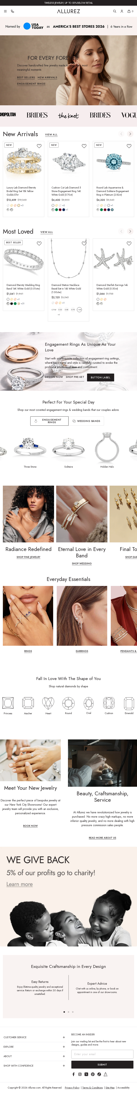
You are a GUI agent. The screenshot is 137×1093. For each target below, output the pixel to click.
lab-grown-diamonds (101, 303)
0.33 (60, 309)
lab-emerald (56, 209)
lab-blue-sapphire (63, 209)
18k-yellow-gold (18, 205)
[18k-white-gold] (60, 205)
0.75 (73, 309)
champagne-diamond (18, 303)
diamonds (8, 303)
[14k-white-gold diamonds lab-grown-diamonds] (98, 299)
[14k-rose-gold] (15, 205)
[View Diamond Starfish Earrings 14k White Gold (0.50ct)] (113, 259)
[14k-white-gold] (8, 205)
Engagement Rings (31, 83)
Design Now (54, 377)
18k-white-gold (60, 205)
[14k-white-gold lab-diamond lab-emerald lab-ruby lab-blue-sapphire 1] (53, 205)
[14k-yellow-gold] (11, 205)
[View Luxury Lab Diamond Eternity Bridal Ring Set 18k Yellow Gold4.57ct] (23, 161)
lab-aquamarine (112, 209)
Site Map (110, 1087)
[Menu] (5, 11)
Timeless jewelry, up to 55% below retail (68, 3)
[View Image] (37, 115)
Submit (102, 1064)
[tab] (86, 421)
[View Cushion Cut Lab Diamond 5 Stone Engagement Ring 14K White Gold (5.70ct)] (68, 161)
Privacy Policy (72, 1087)
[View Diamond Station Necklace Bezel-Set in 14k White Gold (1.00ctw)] (68, 259)
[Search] (114, 11)
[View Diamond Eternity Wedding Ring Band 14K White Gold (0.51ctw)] (23, 259)
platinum (108, 205)
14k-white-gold (8, 205)
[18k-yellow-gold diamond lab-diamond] (18, 205)
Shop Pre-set (75, 377)
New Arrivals (47, 77)
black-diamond (11, 303)
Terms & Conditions (92, 1087)
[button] (130, 134)
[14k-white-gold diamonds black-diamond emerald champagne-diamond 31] (8, 299)
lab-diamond (11, 209)
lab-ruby (60, 209)
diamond (8, 209)
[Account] (122, 11)
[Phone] (12, 11)
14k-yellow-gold (11, 205)
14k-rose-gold (15, 205)
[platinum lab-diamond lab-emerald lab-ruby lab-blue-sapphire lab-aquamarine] (108, 205)
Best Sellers (26, 77)
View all (51, 134)
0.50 (66, 309)
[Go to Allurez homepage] (68, 11)
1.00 (79, 309)
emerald (15, 303)
